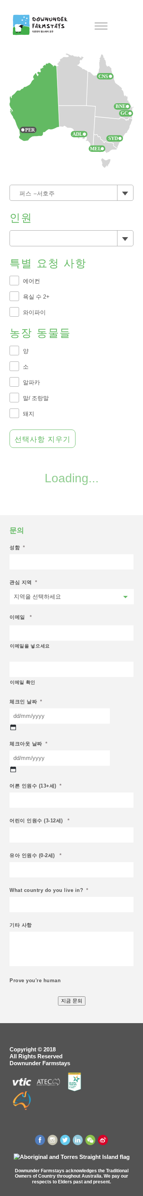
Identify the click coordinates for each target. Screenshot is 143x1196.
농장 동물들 (40, 333)
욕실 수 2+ (36, 296)
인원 (21, 218)
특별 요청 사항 (48, 263)
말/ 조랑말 (36, 398)
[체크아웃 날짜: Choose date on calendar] (13, 769)
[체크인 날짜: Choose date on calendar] (13, 727)
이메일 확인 (22, 682)
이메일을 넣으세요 (30, 646)
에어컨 (31, 281)
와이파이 (34, 312)
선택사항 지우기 (42, 439)
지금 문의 (71, 1001)
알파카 (31, 382)
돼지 (28, 413)
